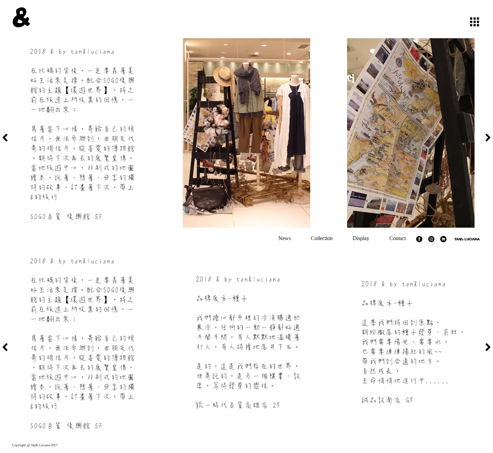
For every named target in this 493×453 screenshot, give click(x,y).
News (284, 238)
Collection (322, 238)
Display (361, 238)
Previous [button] (5, 137)
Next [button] (488, 137)
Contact (397, 238)
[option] (82, 133)
